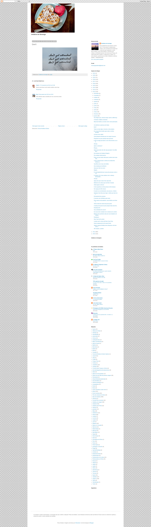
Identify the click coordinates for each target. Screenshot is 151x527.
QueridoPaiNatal (96, 450)
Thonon (94, 471)
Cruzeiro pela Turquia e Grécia (100, 368)
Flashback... (97, 217)
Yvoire (94, 484)
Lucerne (94, 418)
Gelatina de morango (106, 43)
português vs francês (97, 446)
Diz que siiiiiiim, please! (98, 304)
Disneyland (95, 377)
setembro (96, 99)
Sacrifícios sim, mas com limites (101, 164)
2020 (94, 75)
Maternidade (96, 428)
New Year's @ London (99, 219)
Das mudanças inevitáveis (100, 166)
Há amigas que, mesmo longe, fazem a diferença (105, 117)
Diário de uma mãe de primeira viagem (102, 375)
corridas (94, 366)
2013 (94, 89)
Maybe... (96, 170)
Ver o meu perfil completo (97, 59)
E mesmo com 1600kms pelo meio (102, 198)
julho (95, 103)
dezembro (96, 93)
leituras (94, 414)
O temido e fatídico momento (100, 119)
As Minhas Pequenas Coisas (100, 264)
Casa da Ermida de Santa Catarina (101, 354)
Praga (94, 448)
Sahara (94, 462)
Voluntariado (96, 482)
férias (94, 391)
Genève (94, 407)
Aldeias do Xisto (96, 331)
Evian (94, 386)
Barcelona (95, 347)
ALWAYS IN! (95, 294)
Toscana (95, 473)
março (95, 111)
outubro (96, 97)
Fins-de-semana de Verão (99, 395)
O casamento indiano (97, 299)
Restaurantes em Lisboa (98, 457)
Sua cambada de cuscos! (100, 209)
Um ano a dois (96, 265)
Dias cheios (95, 320)
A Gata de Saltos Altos (98, 276)
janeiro (96, 116)
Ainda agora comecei (99, 184)
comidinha (95, 364)
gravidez (95, 409)
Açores (94, 329)
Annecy (94, 338)
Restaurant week (97, 453)
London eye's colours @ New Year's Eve (103, 221)
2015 (94, 85)
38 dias (95, 144)
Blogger (92, 523)
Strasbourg (95, 469)
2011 (94, 231)
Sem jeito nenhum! (97, 269)
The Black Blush (97, 292)
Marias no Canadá (97, 425)
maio (95, 107)
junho (95, 105)
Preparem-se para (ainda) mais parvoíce (103, 138)
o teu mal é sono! (97, 303)
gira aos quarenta (97, 254)
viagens (94, 478)
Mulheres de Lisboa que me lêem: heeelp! (104, 182)
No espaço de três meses (100, 189)
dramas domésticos (97, 382)
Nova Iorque (95, 436)
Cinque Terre (96, 361)
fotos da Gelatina (97, 396)
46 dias (95, 178)
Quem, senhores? (98, 146)
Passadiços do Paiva (98, 439)
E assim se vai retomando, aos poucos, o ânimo (105, 191)
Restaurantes (96, 455)
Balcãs (94, 345)
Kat (37, 94)
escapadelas (96, 384)
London (94, 416)
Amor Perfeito (96, 287)
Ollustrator (77, 523)
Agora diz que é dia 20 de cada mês (102, 180)
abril (95, 109)
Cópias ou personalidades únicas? (100, 289)
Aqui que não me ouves (99, 168)
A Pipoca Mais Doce (98, 249)
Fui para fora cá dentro (98, 400)
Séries (94, 468)
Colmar (94, 363)
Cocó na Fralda (97, 259)
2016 (94, 83)
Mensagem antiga (83, 126)
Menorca (95, 430)
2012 (94, 91)
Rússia (94, 460)
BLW (94, 350)
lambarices (95, 412)
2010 (94, 233)
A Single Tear (96, 319)
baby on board (96, 343)
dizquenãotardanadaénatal (99, 379)
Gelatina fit (95, 403)
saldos (94, 464)
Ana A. (37, 85)
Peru (94, 441)
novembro (96, 95)
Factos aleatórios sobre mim (99, 389)
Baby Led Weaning (97, 341)
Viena (94, 480)
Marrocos (95, 427)
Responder (39, 89)
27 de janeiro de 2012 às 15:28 (47, 85)
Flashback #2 (97, 207)
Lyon (94, 421)
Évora (94, 388)
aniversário (95, 336)
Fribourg (95, 398)
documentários (96, 380)
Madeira (94, 423)
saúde (94, 466)
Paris (94, 437)
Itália (94, 411)
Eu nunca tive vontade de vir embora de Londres (105, 211)
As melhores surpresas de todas (101, 125)
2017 (94, 81)
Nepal (94, 434)
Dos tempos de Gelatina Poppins (101, 153)
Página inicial (61, 126)
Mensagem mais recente (38, 126)
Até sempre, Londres (99, 228)
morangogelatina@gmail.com (98, 65)
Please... (96, 148)
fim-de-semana (96, 393)
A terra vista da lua (98, 298)
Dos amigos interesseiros (100, 155)
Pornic (94, 443)
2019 (94, 77)
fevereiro (96, 113)
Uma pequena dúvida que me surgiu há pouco (105, 136)
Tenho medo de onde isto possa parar (103, 203)
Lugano (94, 420)
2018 (94, 79)
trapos (94, 475)
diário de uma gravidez (98, 373)
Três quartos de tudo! (98, 281)
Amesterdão (95, 334)
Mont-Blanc (95, 432)
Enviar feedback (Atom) (43, 128)
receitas (94, 452)
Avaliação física (96, 339)
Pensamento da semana (99, 196)
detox (94, 371)
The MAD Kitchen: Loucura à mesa (100, 260)
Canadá (94, 352)
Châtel (94, 359)
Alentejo (94, 332)
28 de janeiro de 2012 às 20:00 (45, 94)
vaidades (95, 476)
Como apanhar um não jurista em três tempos (105, 187)
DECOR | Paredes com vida (99, 277)
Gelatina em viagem (97, 402)
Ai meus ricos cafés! (98, 134)
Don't (95, 127)
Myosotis (95, 313)
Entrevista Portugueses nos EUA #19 (101, 309)
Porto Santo (95, 444)
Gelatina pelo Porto (97, 405)
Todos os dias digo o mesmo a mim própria (104, 129)
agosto (96, 101)
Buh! (94, 250)
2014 (94, 87)
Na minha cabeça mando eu (99, 255)
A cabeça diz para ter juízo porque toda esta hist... (105, 205)
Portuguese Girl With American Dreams (103, 308)
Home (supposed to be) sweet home (102, 223)
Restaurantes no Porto (98, 459)
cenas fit (94, 355)
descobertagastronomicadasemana (101, 370)
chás (94, 357)
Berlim (94, 348)
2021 (94, 73)
